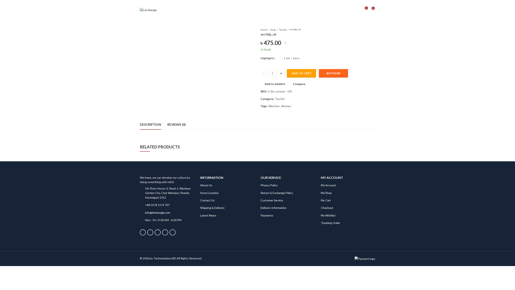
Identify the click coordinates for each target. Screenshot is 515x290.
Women (286, 106)
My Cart (326, 200)
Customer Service (272, 200)
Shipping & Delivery (212, 207)
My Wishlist (328, 215)
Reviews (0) (176, 124)
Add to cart (301, 73)
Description (150, 124)
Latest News (208, 215)
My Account (328, 185)
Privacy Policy (269, 185)
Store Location (209, 193)
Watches (274, 106)
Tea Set (283, 29)
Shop (273, 29)
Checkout (327, 207)
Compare (299, 84)
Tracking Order (330, 223)
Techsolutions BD (164, 258)
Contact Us (207, 200)
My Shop (326, 193)
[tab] (150, 124)
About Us (206, 185)
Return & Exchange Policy (277, 193)
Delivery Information (273, 207)
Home (264, 29)
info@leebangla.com (157, 212)
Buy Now (333, 73)
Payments (267, 215)
